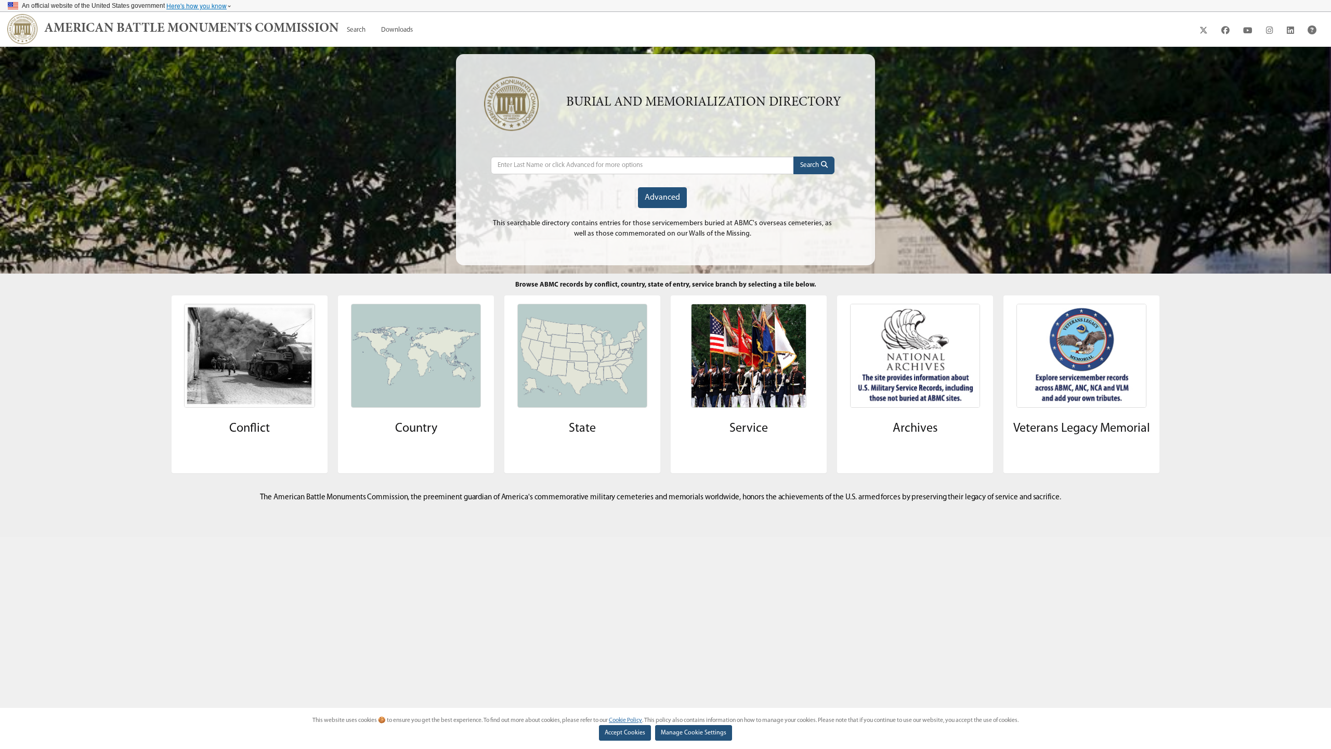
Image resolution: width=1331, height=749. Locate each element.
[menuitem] (356, 30)
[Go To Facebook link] (1225, 30)
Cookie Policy (625, 720)
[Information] (1312, 30)
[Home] (22, 29)
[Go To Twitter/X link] (1203, 30)
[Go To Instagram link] (1269, 30)
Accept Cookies (625, 733)
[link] (191, 29)
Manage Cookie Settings (693, 733)
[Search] (813, 165)
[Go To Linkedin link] (1290, 30)
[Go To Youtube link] (1247, 30)
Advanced (662, 197)
